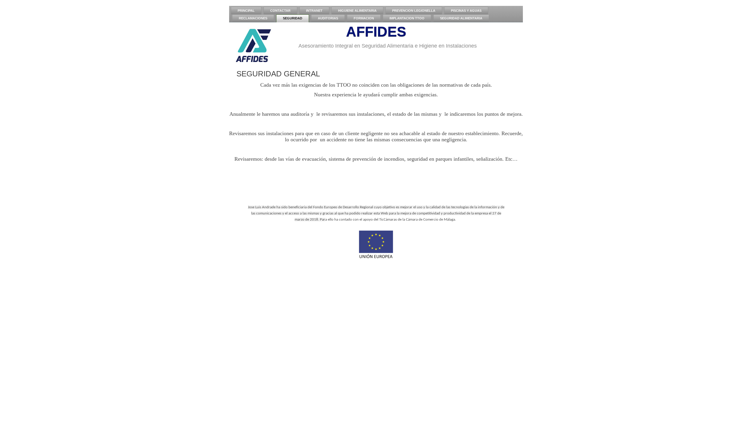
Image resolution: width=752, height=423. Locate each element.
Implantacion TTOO (407, 18)
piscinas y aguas (466, 10)
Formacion (364, 18)
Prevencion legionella (413, 10)
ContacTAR (280, 10)
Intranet (314, 10)
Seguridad (292, 18)
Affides (376, 31)
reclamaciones (253, 18)
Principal (246, 10)
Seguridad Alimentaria (461, 18)
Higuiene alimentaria (357, 10)
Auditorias (328, 18)
